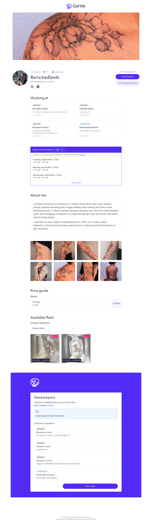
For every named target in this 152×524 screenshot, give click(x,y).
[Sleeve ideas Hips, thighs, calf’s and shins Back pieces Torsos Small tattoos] (53, 328)
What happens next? (44, 405)
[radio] (76, 432)
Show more (76, 183)
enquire (82, 155)
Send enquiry (127, 77)
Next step (90, 486)
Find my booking (129, 83)
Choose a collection (40, 323)
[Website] (38, 86)
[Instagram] (32, 86)
